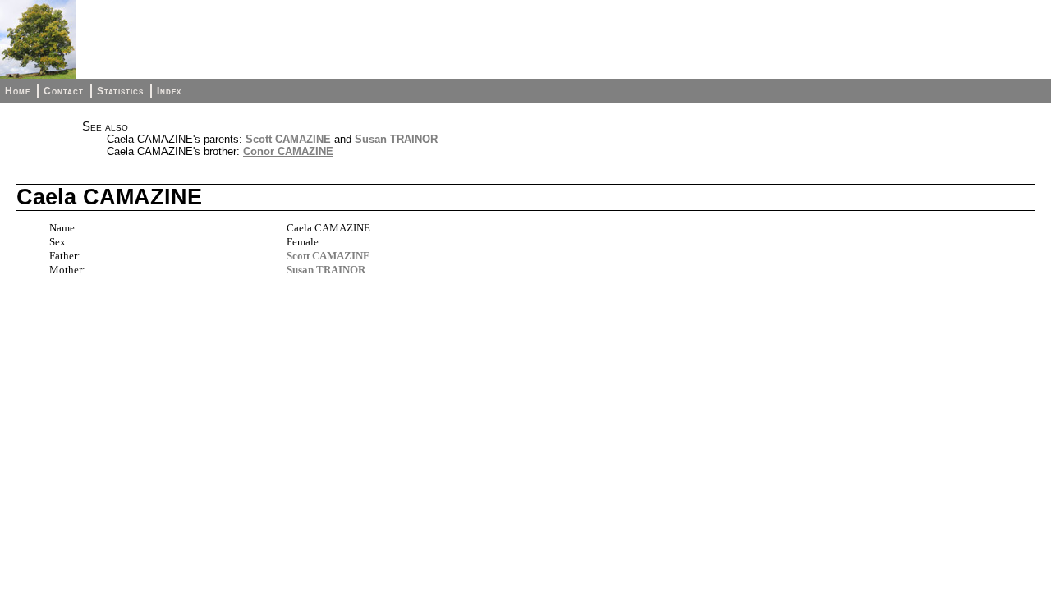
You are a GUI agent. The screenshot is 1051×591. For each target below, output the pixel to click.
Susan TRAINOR (396, 139)
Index (169, 91)
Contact (64, 91)
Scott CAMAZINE (288, 139)
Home (17, 91)
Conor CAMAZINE (288, 151)
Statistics (120, 91)
